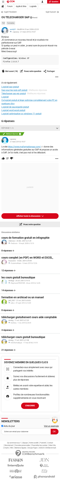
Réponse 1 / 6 (7, 128)
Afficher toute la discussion (28, 216)
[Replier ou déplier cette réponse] (57, 128)
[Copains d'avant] (15, 471)
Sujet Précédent (10, 12)
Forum (10, 6)
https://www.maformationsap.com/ (24, 146)
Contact (50, 443)
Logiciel (5, 97)
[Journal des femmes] (15, 460)
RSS (11, 448)
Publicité (43, 443)
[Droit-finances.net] (44, 465)
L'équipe (25, 443)
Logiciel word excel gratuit (13, 110)
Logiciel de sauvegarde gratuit (15, 107)
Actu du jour (9, 426)
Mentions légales (20, 448)
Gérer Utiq (52, 445)
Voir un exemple (51, 426)
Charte (6, 448)
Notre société (33, 443)
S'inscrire (30, 405)
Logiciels (33, 6)
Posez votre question (32, 71)
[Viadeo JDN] (44, 471)
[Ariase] (15, 476)
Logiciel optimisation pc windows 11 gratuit (21, 113)
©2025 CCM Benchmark (47, 448)
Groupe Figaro (33, 448)
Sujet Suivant (51, 12)
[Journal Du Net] (44, 460)
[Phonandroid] (44, 476)
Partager (51, 71)
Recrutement (9, 445)
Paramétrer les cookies (39, 445)
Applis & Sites (21, 6)
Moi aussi (11, 71)
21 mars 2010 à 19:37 (28, 32)
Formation (11, 23)
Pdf (3, 23)
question (55, 2)
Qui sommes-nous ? (14, 443)
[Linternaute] (15, 465)
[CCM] (10, 1)
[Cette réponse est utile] (3, 158)
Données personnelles (22, 445)
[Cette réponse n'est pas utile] (11, 158)
